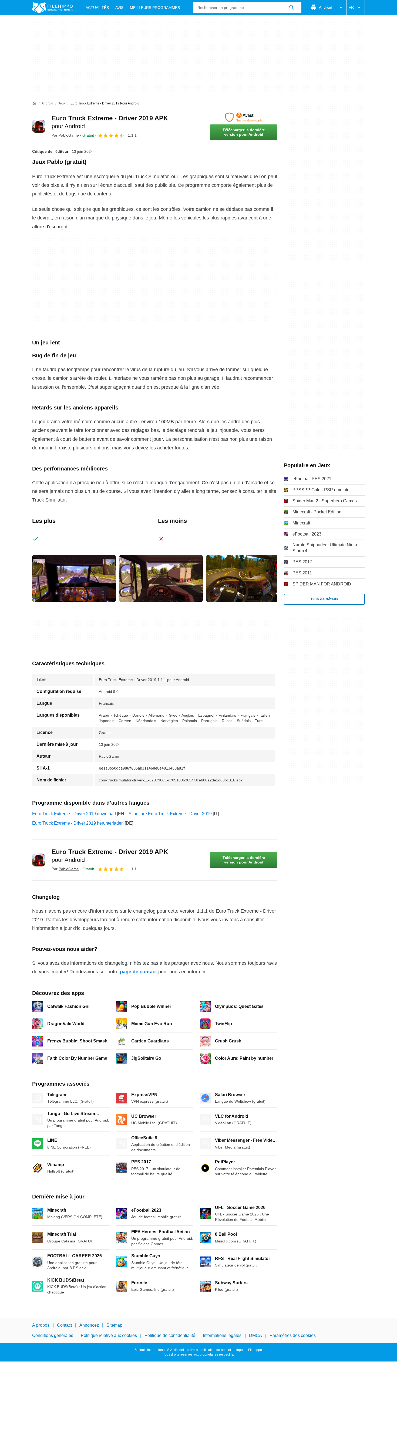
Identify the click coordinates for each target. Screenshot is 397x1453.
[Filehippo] (52, 7)
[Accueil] (34, 103)
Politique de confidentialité (169, 1335)
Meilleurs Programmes (155, 7)
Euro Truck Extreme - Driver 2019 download (74, 813)
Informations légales (222, 1335)
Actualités (97, 7)
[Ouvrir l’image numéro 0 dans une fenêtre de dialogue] (74, 578)
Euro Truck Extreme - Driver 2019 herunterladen (78, 823)
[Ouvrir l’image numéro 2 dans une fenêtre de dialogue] (248, 578)
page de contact (138, 971)
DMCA (255, 1335)
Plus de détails (324, 599)
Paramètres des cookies (293, 1335)
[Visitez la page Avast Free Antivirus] (243, 117)
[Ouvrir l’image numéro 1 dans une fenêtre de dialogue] (161, 578)
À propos (40, 1325)
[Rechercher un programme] (291, 7)
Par (65, 135)
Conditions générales (52, 1335)
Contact (64, 1325)
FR (351, 7)
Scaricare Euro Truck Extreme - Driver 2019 (170, 813)
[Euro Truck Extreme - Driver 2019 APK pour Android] (38, 126)
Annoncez (89, 1325)
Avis (119, 7)
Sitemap (114, 1325)
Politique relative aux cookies (109, 1335)
